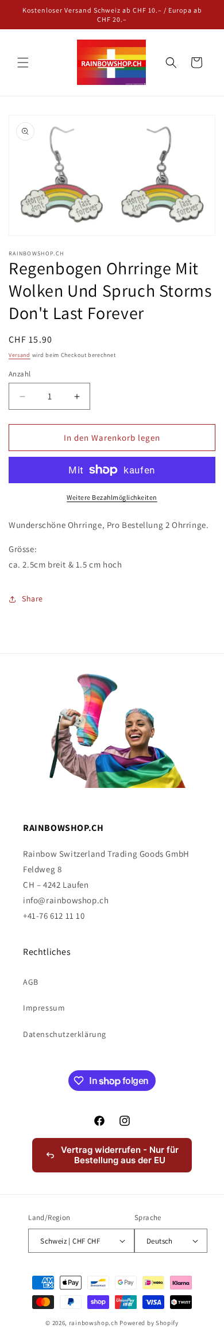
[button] (23, 62)
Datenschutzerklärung (64, 1034)
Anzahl (19, 374)
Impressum (44, 1008)
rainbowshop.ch (93, 1323)
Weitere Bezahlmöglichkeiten (112, 497)
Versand (19, 355)
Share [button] (32, 598)
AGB (30, 982)
